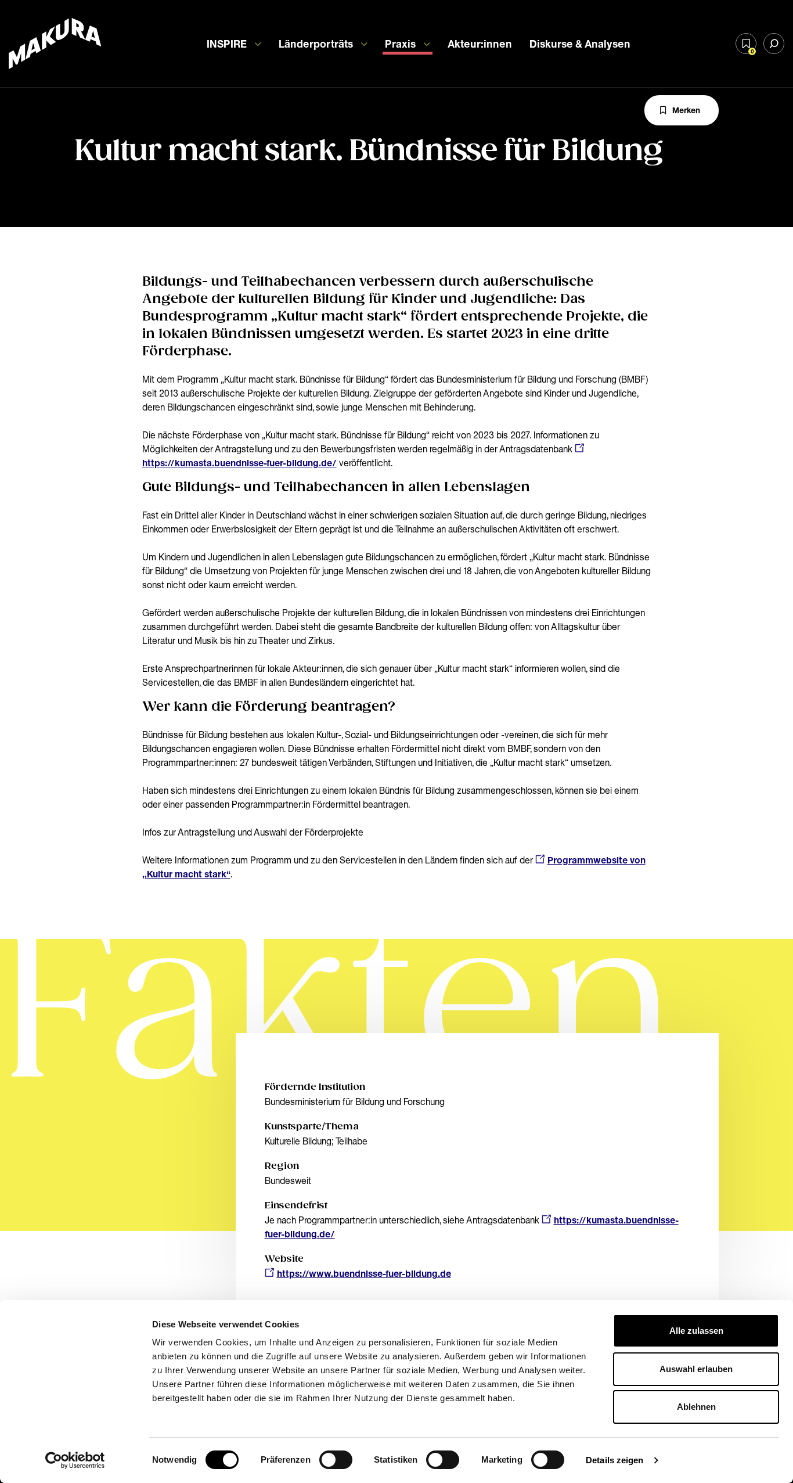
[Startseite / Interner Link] (55, 43)
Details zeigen (614, 1460)
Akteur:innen (480, 43)
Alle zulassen (696, 1331)
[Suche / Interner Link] (773, 43)
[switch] (335, 1459)
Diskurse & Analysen (579, 43)
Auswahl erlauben (696, 1369)
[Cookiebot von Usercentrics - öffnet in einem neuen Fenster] (75, 1460)
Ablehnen (696, 1407)
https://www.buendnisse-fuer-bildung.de (364, 1273)
